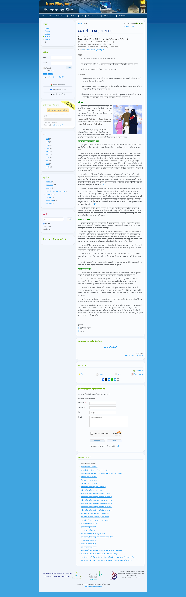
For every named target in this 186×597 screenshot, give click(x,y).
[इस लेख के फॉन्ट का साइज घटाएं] (141, 24)
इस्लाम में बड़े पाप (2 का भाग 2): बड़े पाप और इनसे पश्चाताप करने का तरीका (101, 473)
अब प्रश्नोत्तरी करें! (110, 347)
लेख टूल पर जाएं (129, 26)
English (47, 28)
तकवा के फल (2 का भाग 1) (88, 540)
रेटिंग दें (83, 374)
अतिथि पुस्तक (122, 15)
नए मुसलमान (59, 7)
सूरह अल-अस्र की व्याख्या (88, 530)
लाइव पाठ (106, 15)
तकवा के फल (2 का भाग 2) (88, 543)
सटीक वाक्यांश (48, 229)
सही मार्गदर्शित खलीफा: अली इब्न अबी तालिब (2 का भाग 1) (96, 507)
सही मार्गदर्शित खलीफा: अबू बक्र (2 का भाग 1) (93, 487)
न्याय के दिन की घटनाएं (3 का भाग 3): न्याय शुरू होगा (95, 520)
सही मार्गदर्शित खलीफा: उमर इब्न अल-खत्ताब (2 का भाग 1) (96, 493)
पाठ (83, 49)
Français (47, 36)
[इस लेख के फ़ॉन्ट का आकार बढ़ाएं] (136, 24)
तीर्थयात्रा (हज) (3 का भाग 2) (89, 480)
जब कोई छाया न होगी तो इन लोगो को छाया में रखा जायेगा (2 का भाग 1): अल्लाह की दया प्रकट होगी (107, 557)
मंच (113, 15)
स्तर (82, 15)
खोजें (97, 15)
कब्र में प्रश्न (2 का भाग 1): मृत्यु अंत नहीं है (93, 533)
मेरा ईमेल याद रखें (49, 70)
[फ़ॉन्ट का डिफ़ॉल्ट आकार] (139, 24)
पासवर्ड (45, 63)
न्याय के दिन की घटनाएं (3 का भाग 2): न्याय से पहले (95, 517)
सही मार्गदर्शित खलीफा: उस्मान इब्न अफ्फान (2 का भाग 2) (96, 503)
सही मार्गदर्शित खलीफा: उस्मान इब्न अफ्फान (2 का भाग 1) (96, 500)
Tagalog (47, 31)
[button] (44, 139)
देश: (80, 412)
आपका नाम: (82, 403)
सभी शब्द (47, 224)
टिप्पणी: (81, 417)
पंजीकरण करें (73, 15)
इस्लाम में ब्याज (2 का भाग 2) (89, 527)
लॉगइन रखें (48, 68)
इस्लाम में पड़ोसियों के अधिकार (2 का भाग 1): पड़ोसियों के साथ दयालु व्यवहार (101, 550)
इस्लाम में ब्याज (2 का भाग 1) (89, 523)
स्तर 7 (80, 23)
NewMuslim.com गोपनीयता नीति (93, 587)
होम (43, 15)
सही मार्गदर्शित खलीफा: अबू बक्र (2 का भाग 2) (93, 490)
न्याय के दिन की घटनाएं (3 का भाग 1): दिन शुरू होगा (95, 513)
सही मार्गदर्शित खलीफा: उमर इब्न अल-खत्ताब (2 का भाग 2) (96, 497)
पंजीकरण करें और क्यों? (58, 77)
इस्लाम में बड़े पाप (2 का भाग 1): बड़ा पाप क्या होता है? (95, 470)
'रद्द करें (114, 441)
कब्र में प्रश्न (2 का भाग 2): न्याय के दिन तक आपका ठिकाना (97, 537)
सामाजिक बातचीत (90, 49)
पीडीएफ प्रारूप (138, 374)
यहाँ (118, 446)
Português (48, 39)
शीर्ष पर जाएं (139, 370)
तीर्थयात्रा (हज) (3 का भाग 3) (89, 483)
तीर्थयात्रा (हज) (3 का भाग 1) (89, 477)
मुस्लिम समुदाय (100, 49)
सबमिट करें (97, 441)
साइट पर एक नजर (60, 15)
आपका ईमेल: (82, 407)
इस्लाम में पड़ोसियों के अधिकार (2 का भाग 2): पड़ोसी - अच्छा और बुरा (99, 554)
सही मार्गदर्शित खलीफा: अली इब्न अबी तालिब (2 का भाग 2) (96, 510)
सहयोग (50, 15)
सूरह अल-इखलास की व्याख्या (88, 547)
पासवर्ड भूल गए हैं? (48, 74)
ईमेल (44, 58)
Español (47, 34)
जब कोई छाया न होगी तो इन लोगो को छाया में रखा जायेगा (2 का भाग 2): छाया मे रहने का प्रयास (106, 560)
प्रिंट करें (101, 374)
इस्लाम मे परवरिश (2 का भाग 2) (134, 355)
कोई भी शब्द (48, 226)
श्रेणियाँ (89, 15)
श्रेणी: (80, 49)
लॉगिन (69, 67)
